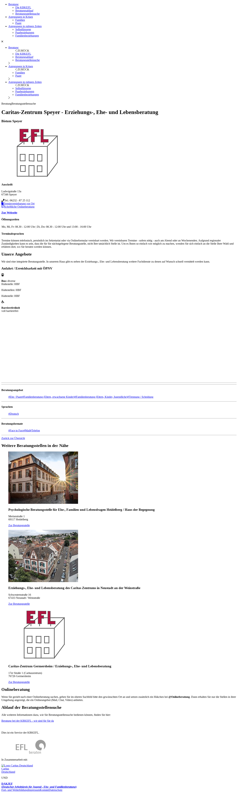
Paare (18, 23)
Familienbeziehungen (27, 35)
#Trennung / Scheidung (140, 396)
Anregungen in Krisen (20, 16)
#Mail (27, 430)
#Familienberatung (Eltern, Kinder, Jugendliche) (101, 396)
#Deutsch (13, 413)
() (38, 785)
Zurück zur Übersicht (13, 438)
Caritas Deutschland (8, 770)
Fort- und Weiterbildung (14, 789)
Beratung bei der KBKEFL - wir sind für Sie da (27, 720)
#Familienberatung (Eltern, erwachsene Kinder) (48, 396)
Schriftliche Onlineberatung (19, 206)
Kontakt (44, 789)
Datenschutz (55, 789)
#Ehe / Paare (15, 396)
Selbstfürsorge (23, 29)
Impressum (34, 789)
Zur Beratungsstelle (19, 525)
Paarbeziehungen (24, 32)
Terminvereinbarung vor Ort (18, 203)
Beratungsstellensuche (27, 13)
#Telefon (35, 430)
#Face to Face (16, 430)
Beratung (13, 4)
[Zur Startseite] (23, 753)
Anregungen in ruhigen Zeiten (25, 26)
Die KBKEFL (23, 7)
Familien (20, 19)
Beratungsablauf (24, 10)
